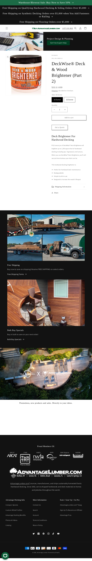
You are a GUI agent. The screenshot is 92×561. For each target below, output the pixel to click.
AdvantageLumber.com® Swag (71, 505)
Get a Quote (59, 127)
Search (35, 510)
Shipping (55, 91)
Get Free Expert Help (58, 43)
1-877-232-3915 (67, 28)
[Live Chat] (5, 556)
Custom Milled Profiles (14, 510)
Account (36, 515)
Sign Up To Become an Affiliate (71, 510)
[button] (6, 28)
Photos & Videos (11, 520)
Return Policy (38, 525)
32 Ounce (69, 99)
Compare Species (12, 505)
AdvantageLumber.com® (20, 483)
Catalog (8, 525)
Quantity (54, 105)
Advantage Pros (65, 515)
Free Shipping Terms (15, 274)
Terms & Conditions (40, 520)
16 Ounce (57, 99)
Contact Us (37, 505)
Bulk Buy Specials (14, 339)
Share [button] (56, 193)
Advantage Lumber (42, 552)
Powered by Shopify (54, 552)
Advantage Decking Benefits (16, 515)
